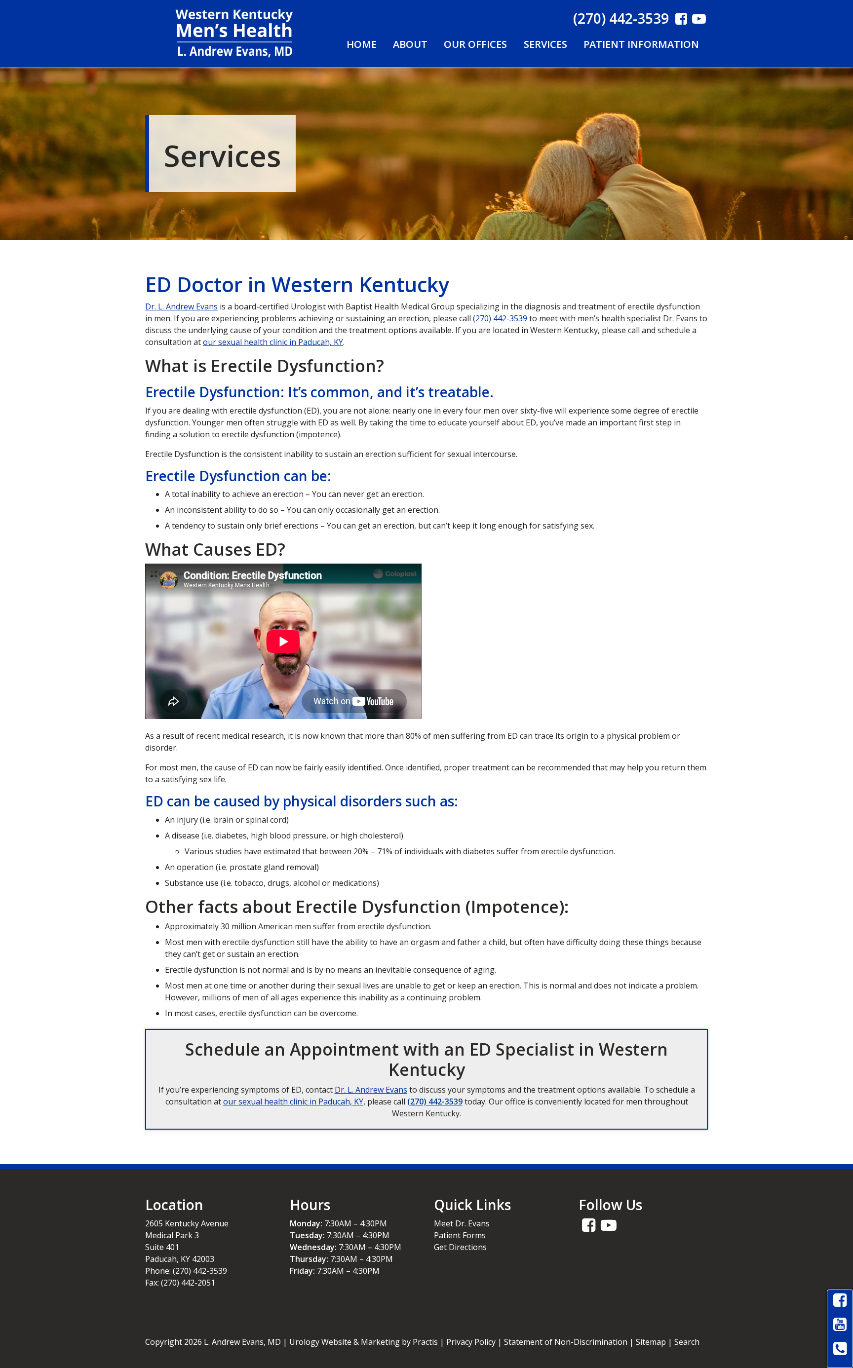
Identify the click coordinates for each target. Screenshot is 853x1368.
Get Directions (460, 1247)
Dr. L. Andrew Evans (181, 306)
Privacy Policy (471, 1341)
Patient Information (641, 44)
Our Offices (475, 44)
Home (362, 44)
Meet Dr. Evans (462, 1223)
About (410, 44)
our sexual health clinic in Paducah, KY (273, 342)
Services (545, 44)
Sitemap (651, 1341)
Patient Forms (460, 1235)
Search (686, 1341)
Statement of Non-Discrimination (565, 1341)
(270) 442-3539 (621, 18)
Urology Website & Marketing (344, 1341)
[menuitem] (361, 44)
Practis (425, 1341)
